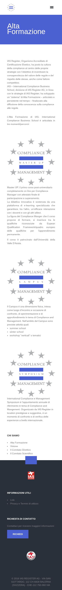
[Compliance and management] (11, 7)
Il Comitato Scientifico (21, 453)
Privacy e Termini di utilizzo (24, 503)
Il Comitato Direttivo (20, 449)
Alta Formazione (18, 442)
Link (12, 500)
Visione (14, 446)
